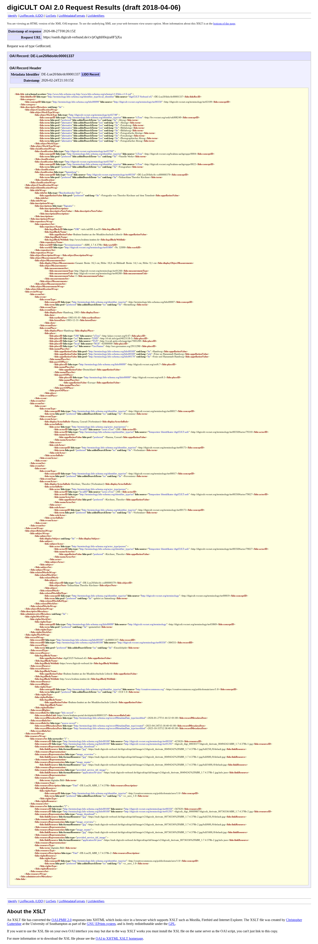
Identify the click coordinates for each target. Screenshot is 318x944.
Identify (12, 15)
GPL (172, 924)
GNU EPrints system (101, 924)
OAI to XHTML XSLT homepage (119, 938)
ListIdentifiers (96, 15)
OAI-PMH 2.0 (61, 920)
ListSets (51, 15)
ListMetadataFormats (72, 15)
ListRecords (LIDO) (31, 15)
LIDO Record (90, 74)
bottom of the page (224, 23)
